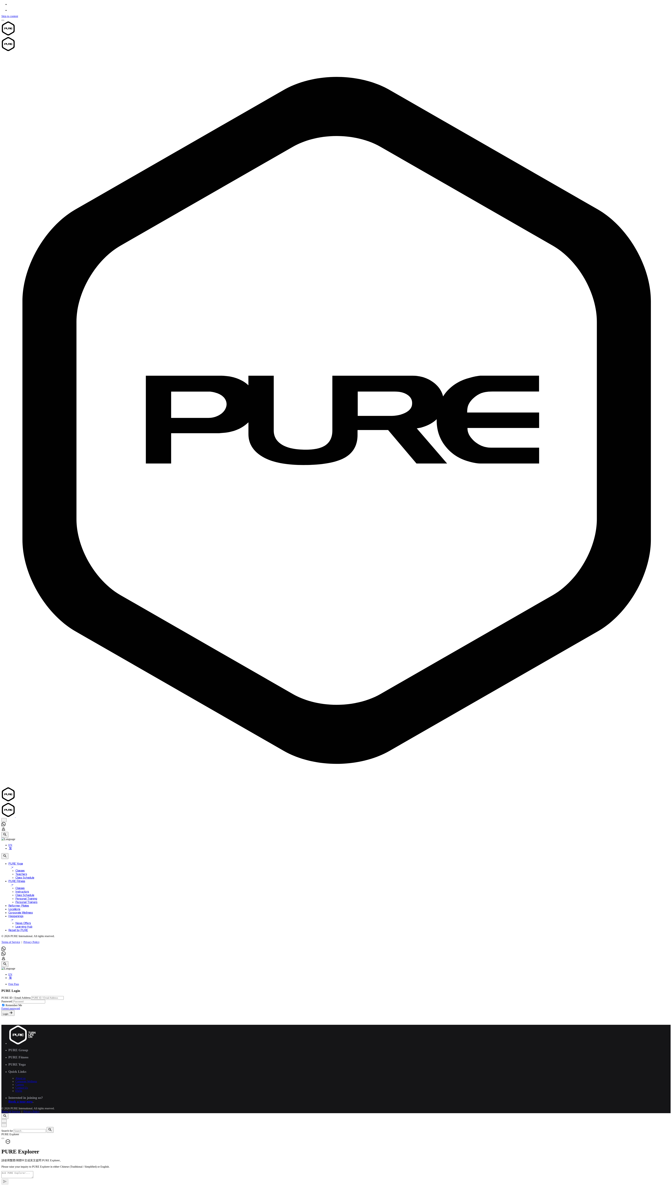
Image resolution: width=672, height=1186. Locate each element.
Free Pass (13, 984)
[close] (4, 820)
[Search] (4, 835)
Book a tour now (20, 1101)
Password (7, 1001)
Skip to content (9, 16)
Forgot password (10, 1008)
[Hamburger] (2, 20)
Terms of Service (10, 942)
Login (6, 1014)
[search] (50, 1130)
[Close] (4, 1121)
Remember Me (14, 1005)
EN (10, 845)
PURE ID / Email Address (16, 997)
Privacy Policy (31, 942)
